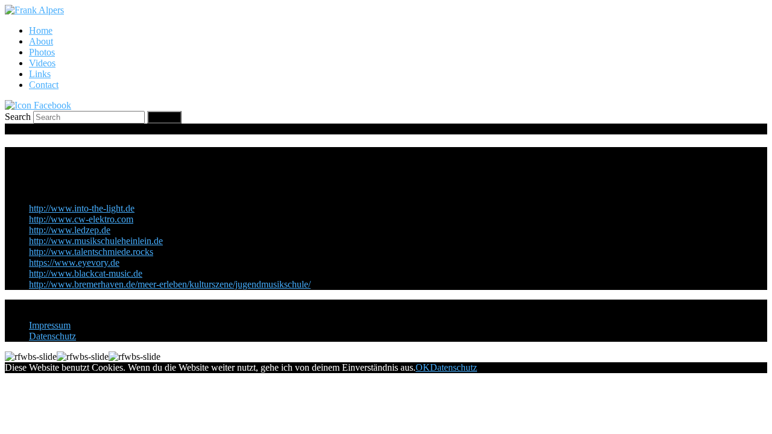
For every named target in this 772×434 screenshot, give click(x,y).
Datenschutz (52, 336)
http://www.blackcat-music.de (85, 273)
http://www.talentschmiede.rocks (91, 252)
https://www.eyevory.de (74, 262)
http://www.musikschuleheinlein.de (96, 241)
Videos (42, 63)
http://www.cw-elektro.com (81, 219)
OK (423, 367)
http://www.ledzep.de (69, 230)
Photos (42, 52)
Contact (44, 85)
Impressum (50, 325)
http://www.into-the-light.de (81, 208)
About (41, 41)
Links (40, 74)
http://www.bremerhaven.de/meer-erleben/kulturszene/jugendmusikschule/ (170, 284)
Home (40, 30)
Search (18, 117)
